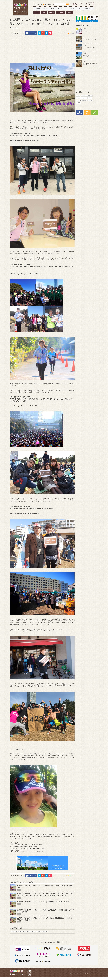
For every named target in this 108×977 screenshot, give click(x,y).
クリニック (89, 95)
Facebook (79, 113)
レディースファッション (82, 98)
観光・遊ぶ (51, 12)
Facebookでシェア (32, 33)
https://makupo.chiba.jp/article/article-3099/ (24, 140)
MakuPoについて (38, 4)
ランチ (83, 95)
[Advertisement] (42, 48)
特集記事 (44, 12)
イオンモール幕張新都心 (82, 100)
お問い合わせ (48, 4)
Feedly (94, 113)
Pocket (50, 33)
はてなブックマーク (46, 33)
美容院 (79, 102)
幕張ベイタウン (60, 12)
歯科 (90, 98)
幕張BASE (45, 931)
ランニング (22, 931)
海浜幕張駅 (69, 12)
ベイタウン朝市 (14, 931)
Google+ (43, 33)
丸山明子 (38, 931)
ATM (78, 95)
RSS (87, 113)
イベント (36, 12)
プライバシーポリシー (94, 973)
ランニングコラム (30, 931)
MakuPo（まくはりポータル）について (73, 973)
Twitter (39, 33)
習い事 (90, 100)
